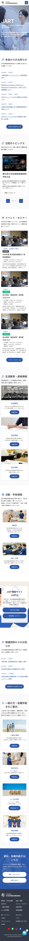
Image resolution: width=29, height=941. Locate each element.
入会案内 (3, 918)
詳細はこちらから (8, 185)
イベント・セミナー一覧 (14, 360)
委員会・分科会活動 (7, 901)
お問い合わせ (14, 880)
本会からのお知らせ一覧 (14, 126)
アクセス (18, 918)
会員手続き (19, 907)
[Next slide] (21, 201)
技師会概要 (19, 910)
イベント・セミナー (21, 904)
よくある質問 (5, 910)
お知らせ (3, 904)
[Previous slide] (8, 201)
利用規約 (3, 924)
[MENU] (26, 2)
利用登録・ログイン (14, 616)
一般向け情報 (5, 907)
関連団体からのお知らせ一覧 (14, 686)
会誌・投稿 (19, 901)
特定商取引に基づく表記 (21, 921)
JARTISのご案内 (14, 610)
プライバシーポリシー (6, 921)
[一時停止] (13, 201)
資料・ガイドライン (14, 874)
